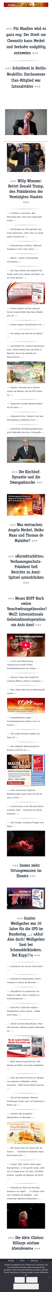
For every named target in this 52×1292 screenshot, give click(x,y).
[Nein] (49, 1277)
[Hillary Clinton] (26, 1204)
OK (19, 1280)
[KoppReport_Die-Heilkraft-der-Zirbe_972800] (26, 362)
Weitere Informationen (26, 1286)
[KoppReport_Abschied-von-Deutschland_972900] (26, 283)
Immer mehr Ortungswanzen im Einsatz (26, 870)
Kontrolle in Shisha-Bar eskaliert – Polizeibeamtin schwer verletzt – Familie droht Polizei (23, 1011)
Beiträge (11, 1261)
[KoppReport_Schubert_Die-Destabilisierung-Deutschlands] (26, 495)
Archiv (22, 1261)
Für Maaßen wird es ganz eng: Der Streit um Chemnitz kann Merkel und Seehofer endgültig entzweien (26, 40)
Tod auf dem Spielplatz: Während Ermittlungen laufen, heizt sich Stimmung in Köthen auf (26, 1101)
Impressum (34, 1261)
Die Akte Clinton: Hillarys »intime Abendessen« (28, 1243)
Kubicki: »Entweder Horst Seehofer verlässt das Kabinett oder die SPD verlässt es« (24, 391)
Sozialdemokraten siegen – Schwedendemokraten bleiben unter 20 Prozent (23, 721)
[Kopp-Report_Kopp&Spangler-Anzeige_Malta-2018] (26, 755)
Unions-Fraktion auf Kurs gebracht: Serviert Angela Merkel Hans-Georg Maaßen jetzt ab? (25, 312)
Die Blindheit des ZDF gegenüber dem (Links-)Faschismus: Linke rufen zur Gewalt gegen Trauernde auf (25, 233)
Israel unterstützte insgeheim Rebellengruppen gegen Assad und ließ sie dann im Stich (24, 794)
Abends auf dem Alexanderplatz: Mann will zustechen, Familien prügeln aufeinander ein (25, 1027)
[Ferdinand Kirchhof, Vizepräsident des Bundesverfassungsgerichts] (26, 438)
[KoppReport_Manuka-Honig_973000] (26, 1123)
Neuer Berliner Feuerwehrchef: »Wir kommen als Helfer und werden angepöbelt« (25, 1065)
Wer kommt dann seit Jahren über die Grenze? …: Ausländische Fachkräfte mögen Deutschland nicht (25, 1151)
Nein (32, 1280)
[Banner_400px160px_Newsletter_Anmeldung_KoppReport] (26, 699)
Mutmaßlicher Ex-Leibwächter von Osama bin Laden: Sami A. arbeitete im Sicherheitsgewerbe (23, 995)
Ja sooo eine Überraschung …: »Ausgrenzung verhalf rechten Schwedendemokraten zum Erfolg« (23, 665)
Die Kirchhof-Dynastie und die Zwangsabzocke (26, 477)
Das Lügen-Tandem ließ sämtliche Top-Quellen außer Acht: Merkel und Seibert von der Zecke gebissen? (25, 274)
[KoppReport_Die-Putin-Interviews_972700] (26, 1036)
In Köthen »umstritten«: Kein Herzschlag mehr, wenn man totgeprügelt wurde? (24, 217)
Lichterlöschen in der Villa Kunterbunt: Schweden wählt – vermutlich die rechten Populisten (25, 810)
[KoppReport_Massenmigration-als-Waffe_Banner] (26, 888)
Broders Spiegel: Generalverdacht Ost (28, 324)
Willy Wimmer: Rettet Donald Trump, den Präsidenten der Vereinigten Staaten (26, 191)
